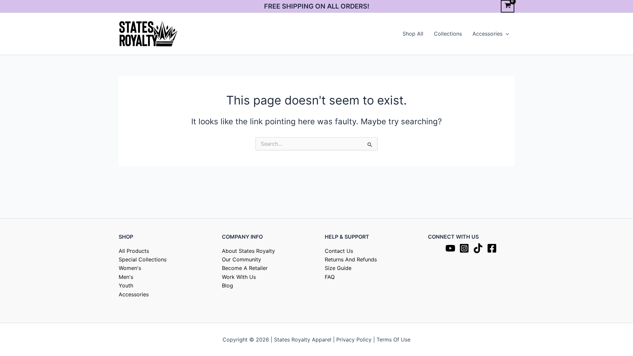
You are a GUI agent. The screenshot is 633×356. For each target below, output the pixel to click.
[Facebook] (492, 248)
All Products (134, 251)
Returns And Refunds (351, 259)
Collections (448, 33)
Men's (126, 277)
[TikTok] (478, 248)
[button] (505, 33)
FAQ (330, 277)
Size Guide (338, 268)
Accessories (487, 33)
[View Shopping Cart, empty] (507, 6)
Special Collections (142, 259)
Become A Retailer (245, 268)
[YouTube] (450, 248)
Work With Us (239, 277)
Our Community (241, 259)
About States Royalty (248, 251)
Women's (130, 268)
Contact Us (339, 251)
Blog (227, 285)
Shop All (413, 33)
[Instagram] (464, 248)
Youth (126, 285)
